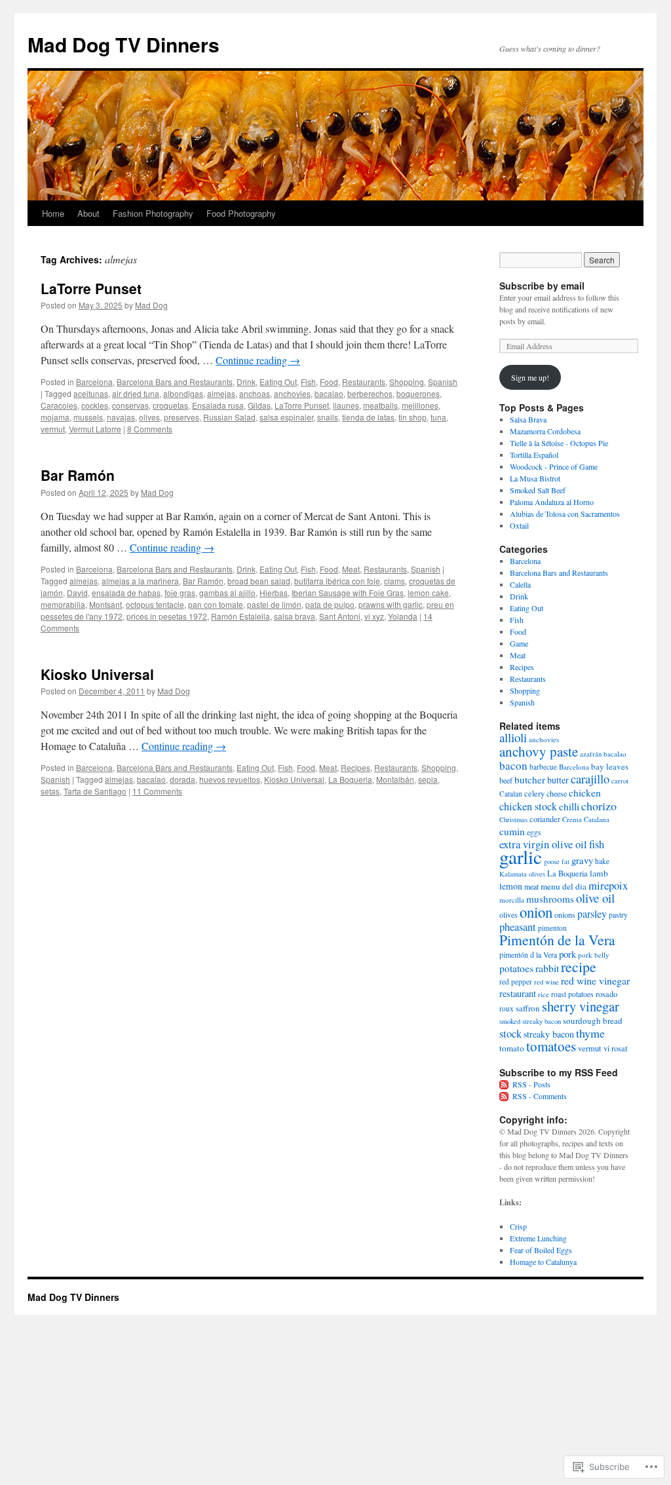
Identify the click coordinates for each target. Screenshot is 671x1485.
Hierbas (273, 592)
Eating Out (278, 381)
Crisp (518, 1226)
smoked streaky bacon (530, 1021)
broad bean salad (258, 580)
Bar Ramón (78, 475)
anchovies (292, 393)
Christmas (513, 819)
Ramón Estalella (240, 616)
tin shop (412, 417)
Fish (308, 381)
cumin (512, 831)
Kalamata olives (522, 873)
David (77, 592)
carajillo (590, 778)
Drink (246, 381)
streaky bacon (549, 1034)
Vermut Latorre (95, 428)
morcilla (511, 900)
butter (558, 780)
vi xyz (374, 616)
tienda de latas (368, 417)
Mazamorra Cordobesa (545, 431)
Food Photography (241, 213)
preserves (181, 417)
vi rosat (615, 1048)
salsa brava (294, 616)
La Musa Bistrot (535, 478)
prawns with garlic (390, 604)
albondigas (183, 393)
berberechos (370, 393)
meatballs (380, 405)
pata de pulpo (330, 604)
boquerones (418, 393)
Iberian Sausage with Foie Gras (348, 592)
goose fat (556, 861)
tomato (511, 1048)
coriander (544, 819)
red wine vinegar (595, 980)
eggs (534, 832)
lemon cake (428, 592)
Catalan (510, 794)
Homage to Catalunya (543, 1261)
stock (510, 1033)
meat (531, 886)
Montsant (105, 604)
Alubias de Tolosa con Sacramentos (565, 513)
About (88, 213)
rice (543, 994)
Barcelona (94, 381)
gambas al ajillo (227, 592)
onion (536, 912)
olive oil (595, 898)
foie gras (179, 592)
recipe (578, 966)
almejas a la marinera (140, 580)
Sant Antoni (339, 616)
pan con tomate (215, 604)
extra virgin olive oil (543, 844)
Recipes (355, 767)
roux (506, 1008)
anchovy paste (538, 751)
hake (602, 861)
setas (50, 791)
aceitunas (90, 393)
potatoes (516, 968)
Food (329, 381)
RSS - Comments (539, 1096)
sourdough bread (593, 1020)
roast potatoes (572, 994)
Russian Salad (229, 417)
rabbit (547, 968)
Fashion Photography (153, 213)
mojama (55, 417)
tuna (438, 417)
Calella (520, 584)
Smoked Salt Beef (538, 490)
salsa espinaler (286, 417)
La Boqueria (350, 779)
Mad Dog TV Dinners (124, 44)
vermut (53, 428)
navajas (121, 417)
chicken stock (528, 806)
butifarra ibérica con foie (337, 580)
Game (519, 643)
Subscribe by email (542, 285)
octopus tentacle (155, 604)
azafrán (591, 754)
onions (564, 914)
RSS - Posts (531, 1084)
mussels (88, 417)
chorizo (599, 806)
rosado (606, 994)
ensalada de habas (126, 592)
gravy (582, 860)
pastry (618, 915)
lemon (510, 886)
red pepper (515, 982)
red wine (546, 982)
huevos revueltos (229, 779)
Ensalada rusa (218, 405)
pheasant (517, 927)
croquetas (170, 405)
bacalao (329, 393)
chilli (569, 806)
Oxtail (519, 525)
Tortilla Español (534, 454)
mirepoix (608, 885)
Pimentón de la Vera (557, 939)
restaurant (517, 993)
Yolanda (402, 616)
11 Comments (157, 791)
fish (596, 844)
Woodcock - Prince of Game (554, 466)
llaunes (346, 405)
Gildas (259, 405)
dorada (182, 779)
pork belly (593, 955)
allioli (513, 737)
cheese (556, 793)
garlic (520, 856)
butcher (529, 779)
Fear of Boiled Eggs (541, 1250)
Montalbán (395, 779)
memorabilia (63, 604)
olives (149, 417)
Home (53, 213)
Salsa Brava (528, 419)
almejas (221, 393)
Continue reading (258, 360)
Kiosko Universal (97, 674)
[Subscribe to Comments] (504, 1096)
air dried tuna (135, 393)
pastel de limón (274, 604)
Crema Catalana (585, 819)
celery (534, 793)
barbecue (543, 767)
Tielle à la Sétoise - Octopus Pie (559, 443)
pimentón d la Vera (528, 955)
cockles (94, 405)
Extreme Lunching (538, 1238)
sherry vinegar (580, 1006)
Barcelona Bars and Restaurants (175, 381)
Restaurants (363, 381)
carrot (619, 780)
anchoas (254, 393)
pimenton (552, 928)
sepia (428, 779)
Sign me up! (530, 377)
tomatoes (551, 1046)
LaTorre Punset (91, 288)
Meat (351, 568)
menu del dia (563, 886)
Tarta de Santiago (95, 791)
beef (505, 780)
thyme (590, 1033)
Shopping (406, 381)
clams (394, 580)
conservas (130, 405)
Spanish (442, 381)
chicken (585, 792)
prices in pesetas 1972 (166, 616)
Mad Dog (151, 304)
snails (327, 417)
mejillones (420, 405)
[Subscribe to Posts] (504, 1084)
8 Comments (149, 428)
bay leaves (609, 766)
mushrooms (550, 898)
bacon (513, 765)
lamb (599, 873)
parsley (592, 914)
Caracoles (59, 405)
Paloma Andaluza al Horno (552, 502)
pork (567, 953)
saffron (528, 1008)
